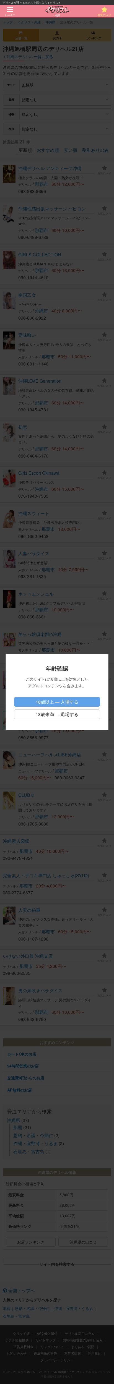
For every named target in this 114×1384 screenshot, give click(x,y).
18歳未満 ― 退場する (57, 714)
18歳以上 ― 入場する (57, 702)
